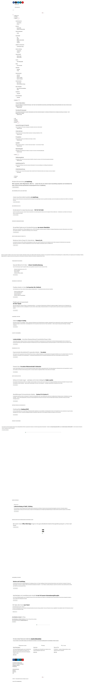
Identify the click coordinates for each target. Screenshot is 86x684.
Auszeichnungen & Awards (22, 125)
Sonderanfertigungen (21, 110)
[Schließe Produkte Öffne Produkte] (18, 18)
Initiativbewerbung (20, 169)
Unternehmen (19, 131)
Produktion (18, 137)
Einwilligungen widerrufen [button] (16, 665)
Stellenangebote (20, 157)
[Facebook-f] (14, 660)
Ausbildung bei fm (20, 163)
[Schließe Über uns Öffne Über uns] (18, 122)
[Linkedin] (18, 2)
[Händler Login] (14, 5)
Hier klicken (14, 621)
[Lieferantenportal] (14, 8)
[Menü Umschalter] (13, 14)
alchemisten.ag (19, 681)
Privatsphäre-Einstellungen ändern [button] (17, 662)
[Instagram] (16, 2)
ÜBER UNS (55, 652)
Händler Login (17, 4)
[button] (13, 10)
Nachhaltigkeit (19, 149)
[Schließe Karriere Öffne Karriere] (18, 154)
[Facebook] (14, 2)
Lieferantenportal (17, 7)
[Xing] (20, 2)
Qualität (18, 143)
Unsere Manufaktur (20, 103)
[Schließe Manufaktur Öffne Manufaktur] (19, 100)
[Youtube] (23, 2)
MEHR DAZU (15, 654)
